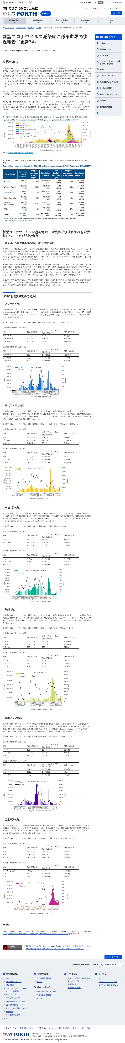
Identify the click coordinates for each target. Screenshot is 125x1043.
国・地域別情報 (106, 88)
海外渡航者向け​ (107, 37)
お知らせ (103, 43)
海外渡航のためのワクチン (110, 82)
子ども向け (103, 974)
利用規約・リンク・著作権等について (19, 1028)
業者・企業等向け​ (45, 987)
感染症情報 (104, 56)
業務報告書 (72, 984)
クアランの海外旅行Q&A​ (108, 985)
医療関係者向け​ (44, 974)
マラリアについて (106, 76)
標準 (100, 2)
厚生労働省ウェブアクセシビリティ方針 (74, 1028)
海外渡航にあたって (107, 49)
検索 (118, 13)
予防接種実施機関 (106, 107)
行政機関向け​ (73, 974)
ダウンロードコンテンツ (108, 982)
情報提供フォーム (111, 965)
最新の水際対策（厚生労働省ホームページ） (79, 979)
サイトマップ (117, 8)
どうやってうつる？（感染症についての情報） (110, 62)
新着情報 (103, 101)
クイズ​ (101, 978)
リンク (102, 113)
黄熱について (105, 69)
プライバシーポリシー (46, 1028)
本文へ (88, 8)
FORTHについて (101, 8)
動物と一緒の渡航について (110, 94)
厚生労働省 (118, 2)
